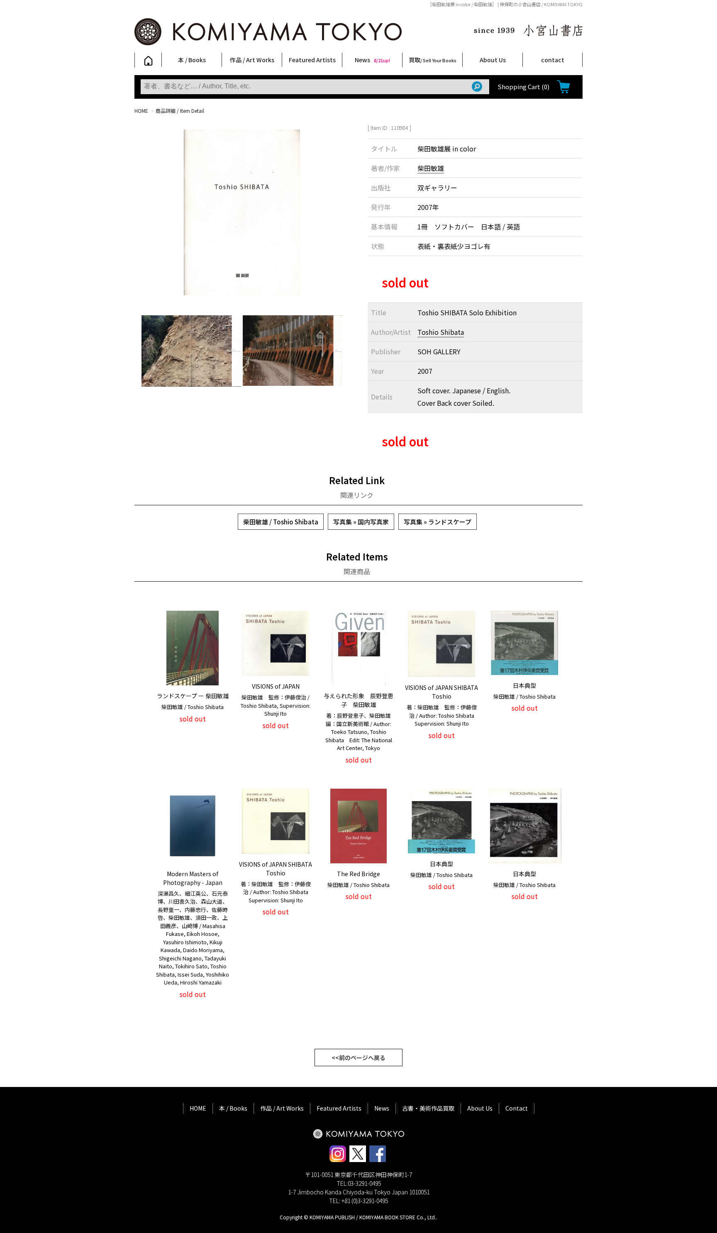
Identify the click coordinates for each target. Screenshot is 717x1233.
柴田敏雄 (430, 168)
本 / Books (192, 60)
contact (552, 60)
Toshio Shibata (440, 332)
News (372, 60)
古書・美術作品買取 (428, 1108)
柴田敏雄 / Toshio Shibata (280, 521)
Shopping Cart (523, 86)
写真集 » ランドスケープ (437, 521)
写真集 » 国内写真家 (361, 521)
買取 (432, 60)
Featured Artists (312, 60)
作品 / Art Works (252, 60)
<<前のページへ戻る (358, 1057)
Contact (516, 1108)
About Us (493, 60)
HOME (141, 110)
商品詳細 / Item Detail (180, 110)
